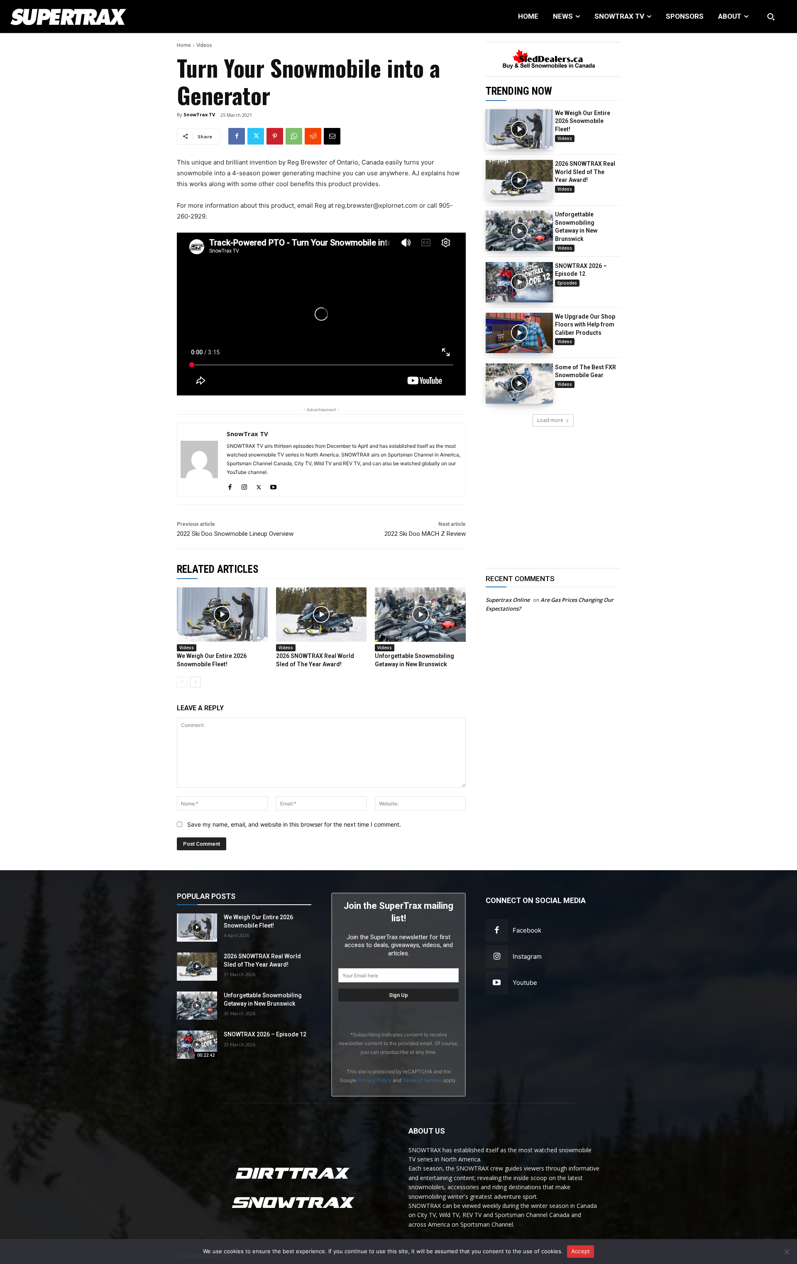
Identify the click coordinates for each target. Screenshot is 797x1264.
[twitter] (259, 485)
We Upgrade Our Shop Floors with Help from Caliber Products (585, 324)
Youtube (525, 983)
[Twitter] (255, 136)
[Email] (332, 136)
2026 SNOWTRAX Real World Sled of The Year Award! (585, 171)
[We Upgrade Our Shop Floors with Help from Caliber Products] (519, 333)
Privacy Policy (374, 1080)
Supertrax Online (508, 600)
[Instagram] (497, 956)
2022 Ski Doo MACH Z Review (425, 534)
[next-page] (195, 682)
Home (184, 45)
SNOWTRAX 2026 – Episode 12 (265, 1034)
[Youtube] (497, 983)
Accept (580, 1251)
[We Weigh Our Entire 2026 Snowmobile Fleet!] (519, 129)
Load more (550, 420)
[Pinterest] (274, 136)
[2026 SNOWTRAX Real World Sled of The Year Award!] (519, 180)
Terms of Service (422, 1080)
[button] (771, 17)
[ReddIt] (313, 136)
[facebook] (230, 485)
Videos (204, 45)
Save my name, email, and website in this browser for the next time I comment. (294, 824)
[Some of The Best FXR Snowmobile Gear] (519, 383)
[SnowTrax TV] (199, 460)
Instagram (527, 956)
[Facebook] (236, 136)
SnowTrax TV (199, 114)
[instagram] (244, 485)
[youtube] (273, 485)
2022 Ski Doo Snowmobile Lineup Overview (235, 534)
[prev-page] (182, 682)
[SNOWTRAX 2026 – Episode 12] (519, 282)
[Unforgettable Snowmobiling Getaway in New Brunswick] (519, 231)
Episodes (567, 283)
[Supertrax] (82, 16)
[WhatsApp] (294, 136)
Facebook (527, 930)
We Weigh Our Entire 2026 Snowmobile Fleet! (582, 121)
